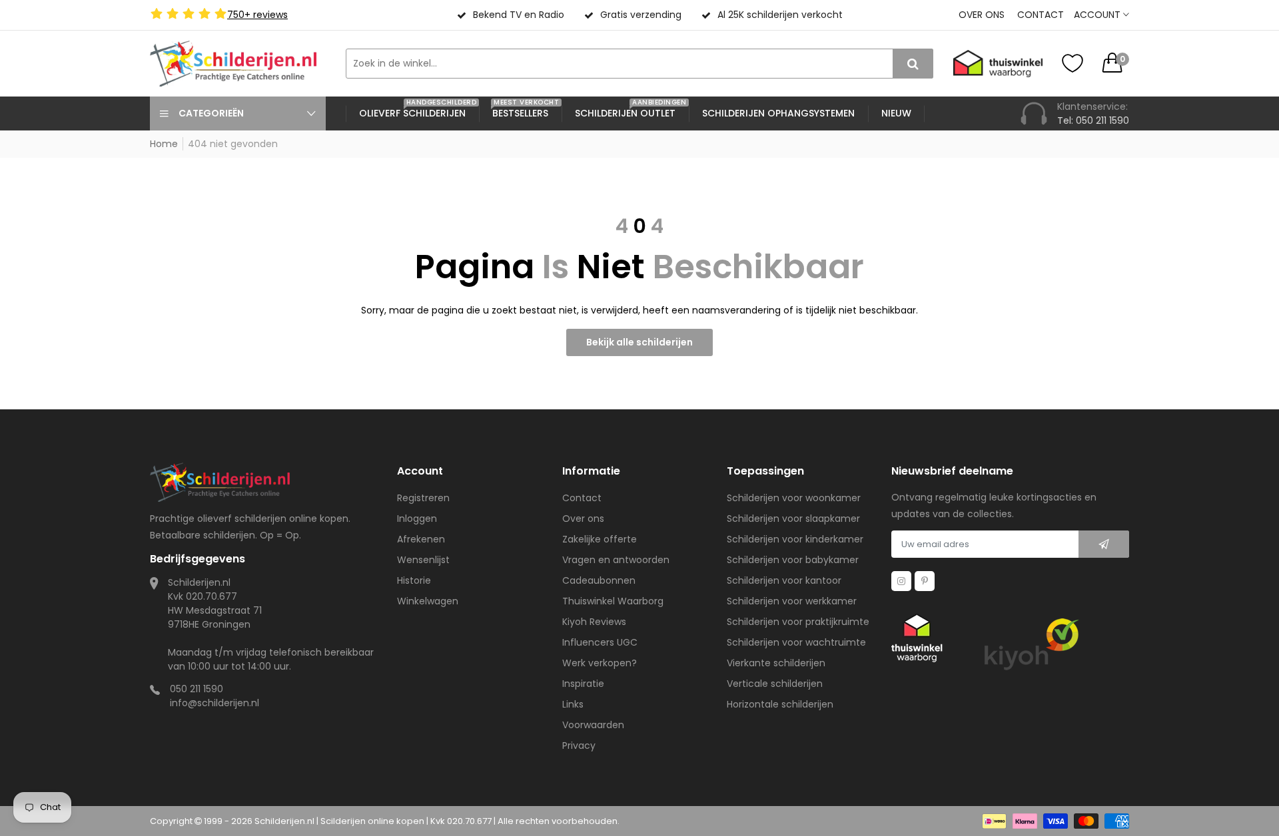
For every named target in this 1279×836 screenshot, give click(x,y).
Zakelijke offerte (599, 539)
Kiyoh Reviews (594, 621)
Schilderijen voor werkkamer (792, 601)
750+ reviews (257, 14)
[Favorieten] (1072, 63)
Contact (1040, 14)
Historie (414, 580)
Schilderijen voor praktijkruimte (798, 621)
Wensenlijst (423, 559)
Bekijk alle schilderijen (639, 342)
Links (573, 704)
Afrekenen (421, 539)
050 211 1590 (196, 689)
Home (164, 143)
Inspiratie (583, 683)
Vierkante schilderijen (776, 663)
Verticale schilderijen (775, 683)
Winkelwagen (427, 601)
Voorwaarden (593, 725)
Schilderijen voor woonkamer (794, 498)
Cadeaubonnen (599, 580)
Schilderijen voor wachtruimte (796, 642)
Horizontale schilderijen (780, 704)
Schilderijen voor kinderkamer (795, 539)
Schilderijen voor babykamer (793, 559)
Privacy (579, 745)
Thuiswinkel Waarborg (612, 601)
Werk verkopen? (599, 663)
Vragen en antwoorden (615, 559)
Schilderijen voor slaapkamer (793, 518)
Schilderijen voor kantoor (784, 580)
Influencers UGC (600, 642)
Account (1098, 14)
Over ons (982, 14)
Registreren (423, 498)
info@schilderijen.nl (214, 703)
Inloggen (417, 518)
